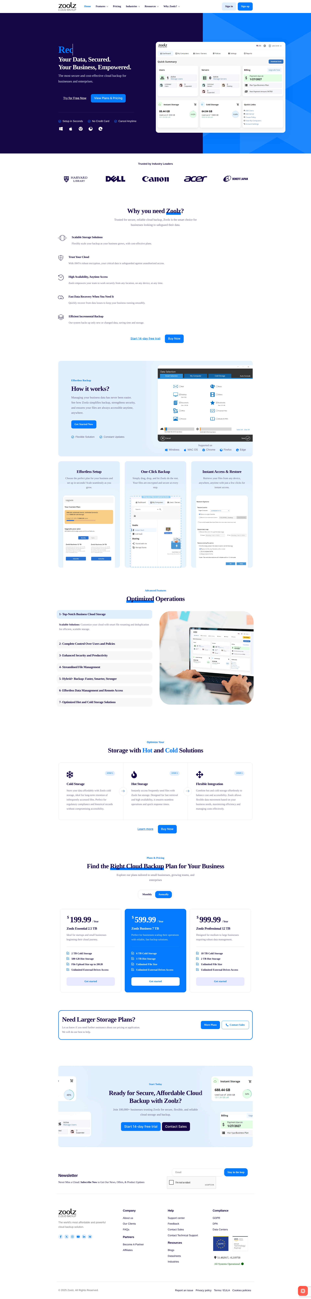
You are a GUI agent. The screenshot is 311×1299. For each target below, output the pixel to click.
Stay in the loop (235, 1172)
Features (100, 6)
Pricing (117, 6)
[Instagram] (72, 1236)
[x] (66, 1236)
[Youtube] (78, 1236)
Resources (150, 6)
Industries (131, 6)
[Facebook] (60, 1236)
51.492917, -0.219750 (228, 1257)
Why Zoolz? (170, 6)
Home (87, 6)
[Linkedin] (84, 1236)
